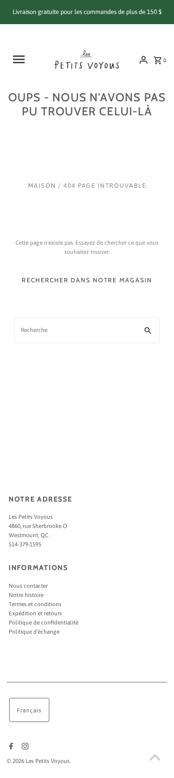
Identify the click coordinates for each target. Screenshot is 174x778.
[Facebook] (10, 747)
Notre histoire (26, 595)
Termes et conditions (35, 604)
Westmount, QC (28, 535)
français (29, 710)
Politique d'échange (34, 631)
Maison (42, 185)
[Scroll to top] (154, 758)
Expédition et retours (35, 613)
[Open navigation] (21, 59)
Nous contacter (28, 586)
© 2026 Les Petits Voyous (38, 761)
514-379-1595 (25, 544)
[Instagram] (24, 747)
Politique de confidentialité (43, 622)
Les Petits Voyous (31, 517)
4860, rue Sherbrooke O (38, 526)
